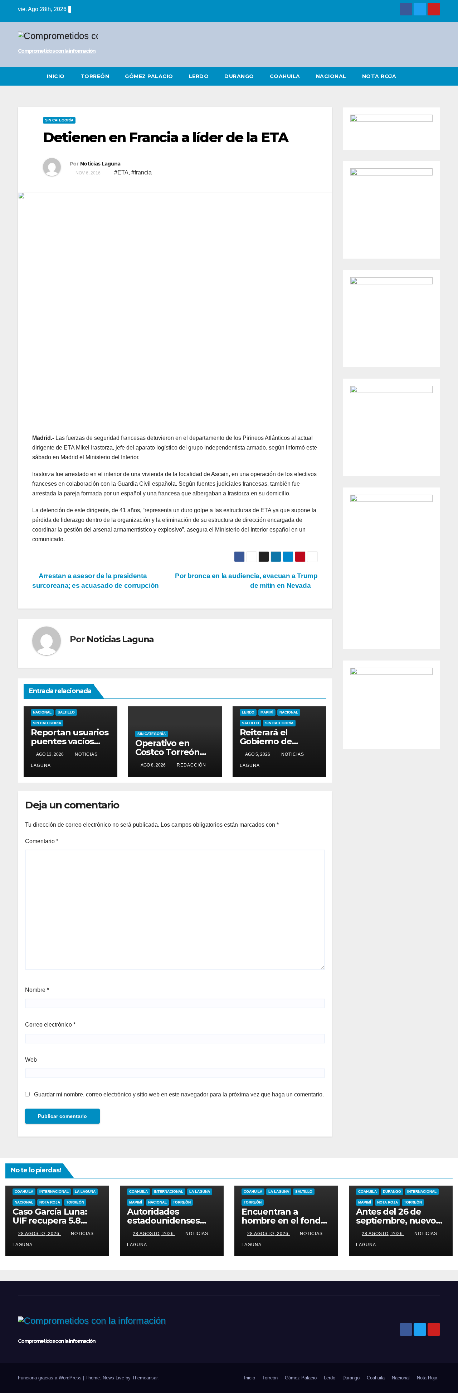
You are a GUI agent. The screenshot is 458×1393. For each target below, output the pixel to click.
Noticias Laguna (100, 163)
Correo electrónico (50, 1025)
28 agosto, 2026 (39, 1233)
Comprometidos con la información (57, 51)
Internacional (54, 1191)
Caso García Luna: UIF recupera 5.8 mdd (50, 1220)
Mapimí (266, 712)
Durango (239, 76)
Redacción (191, 765)
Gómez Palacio (149, 76)
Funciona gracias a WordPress (50, 1377)
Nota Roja (379, 76)
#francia (141, 172)
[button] (435, 76)
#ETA (121, 172)
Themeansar (144, 1377)
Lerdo (199, 76)
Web (31, 1060)
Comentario (41, 841)
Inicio (56, 76)
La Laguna (85, 1191)
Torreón (95, 76)
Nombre (37, 990)
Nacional (331, 76)
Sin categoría (59, 120)
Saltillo (66, 712)
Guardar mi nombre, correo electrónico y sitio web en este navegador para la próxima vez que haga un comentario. (179, 1094)
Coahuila (285, 76)
